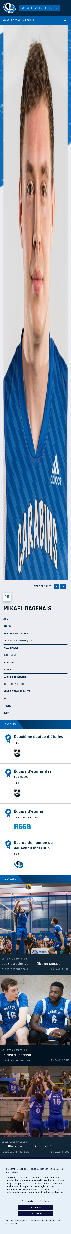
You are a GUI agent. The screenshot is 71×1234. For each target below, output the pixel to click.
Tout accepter (35, 1213)
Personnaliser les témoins (35, 1201)
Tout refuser (35, 1207)
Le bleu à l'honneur (16, 1055)
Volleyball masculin (21, 20)
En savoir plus (60, 969)
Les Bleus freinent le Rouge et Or (27, 1146)
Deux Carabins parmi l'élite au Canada (31, 964)
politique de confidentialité (30, 1220)
